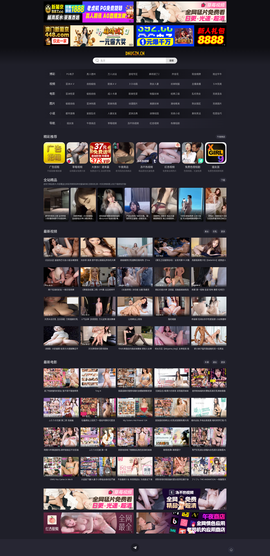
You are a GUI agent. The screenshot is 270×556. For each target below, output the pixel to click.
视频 (52, 84)
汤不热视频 (133, 123)
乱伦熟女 (196, 93)
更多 (223, 231)
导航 (52, 123)
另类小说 (175, 113)
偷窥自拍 (70, 103)
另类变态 (217, 93)
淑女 (215, 362)
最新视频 (50, 231)
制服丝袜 (154, 93)
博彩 (52, 74)
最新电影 (50, 362)
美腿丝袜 (154, 103)
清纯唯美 (175, 103)
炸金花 (175, 74)
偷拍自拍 (91, 93)
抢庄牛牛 (217, 74)
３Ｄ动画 (133, 83)
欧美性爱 (133, 93)
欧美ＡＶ (112, 83)
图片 (52, 103)
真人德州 (91, 74)
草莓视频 (112, 123)
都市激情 (70, 113)
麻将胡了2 (154, 74)
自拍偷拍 (91, 83)
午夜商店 (91, 123)
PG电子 (70, 74)
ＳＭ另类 (217, 83)
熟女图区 (196, 103)
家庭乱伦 (91, 113)
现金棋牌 (196, 74)
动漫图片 (133, 103)
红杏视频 (154, 123)
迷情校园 (154, 113)
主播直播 (196, 83)
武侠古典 (133, 113)
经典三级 (175, 93)
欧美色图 (112, 103)
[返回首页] (231, 549)
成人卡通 (112, 93)
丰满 (207, 362)
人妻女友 (112, 113)
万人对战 (112, 74)
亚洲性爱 (70, 93)
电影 (52, 94)
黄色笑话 (196, 113)
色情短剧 (175, 123)
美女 (207, 231)
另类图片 (217, 103)
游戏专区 (133, 74)
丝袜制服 (175, 83)
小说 (52, 113)
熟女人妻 (154, 83)
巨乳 (215, 231)
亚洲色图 (91, 103)
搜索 (171, 60)
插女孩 (70, 123)
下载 (223, 180)
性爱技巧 (217, 113)
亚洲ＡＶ (70, 83)
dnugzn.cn (135, 53)
